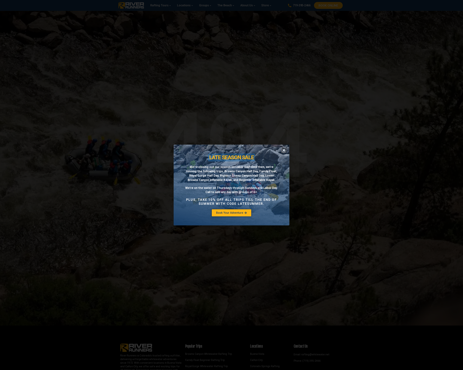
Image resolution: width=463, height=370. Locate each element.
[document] (231, 185)
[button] (284, 150)
